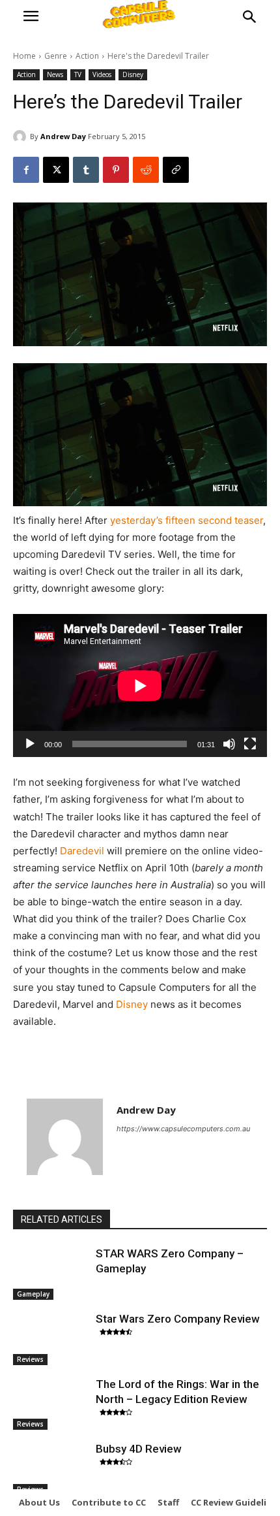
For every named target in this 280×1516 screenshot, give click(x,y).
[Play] (29, 743)
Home (24, 55)
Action (87, 55)
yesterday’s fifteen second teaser (186, 520)
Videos (101, 74)
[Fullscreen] (250, 743)
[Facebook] (26, 170)
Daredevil (82, 851)
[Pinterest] (116, 170)
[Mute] (229, 743)
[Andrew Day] (21, 136)
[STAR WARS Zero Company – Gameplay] (51, 1273)
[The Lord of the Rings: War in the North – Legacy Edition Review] (51, 1403)
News (55, 74)
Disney (132, 74)
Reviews (30, 1359)
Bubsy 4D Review (139, 1448)
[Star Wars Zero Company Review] (51, 1338)
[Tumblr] (86, 170)
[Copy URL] (176, 170)
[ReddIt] (146, 170)
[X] (56, 170)
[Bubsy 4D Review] (51, 1468)
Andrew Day (63, 136)
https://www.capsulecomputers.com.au (183, 1128)
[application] (140, 685)
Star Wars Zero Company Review (178, 1318)
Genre (55, 55)
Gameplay (33, 1293)
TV (77, 74)
